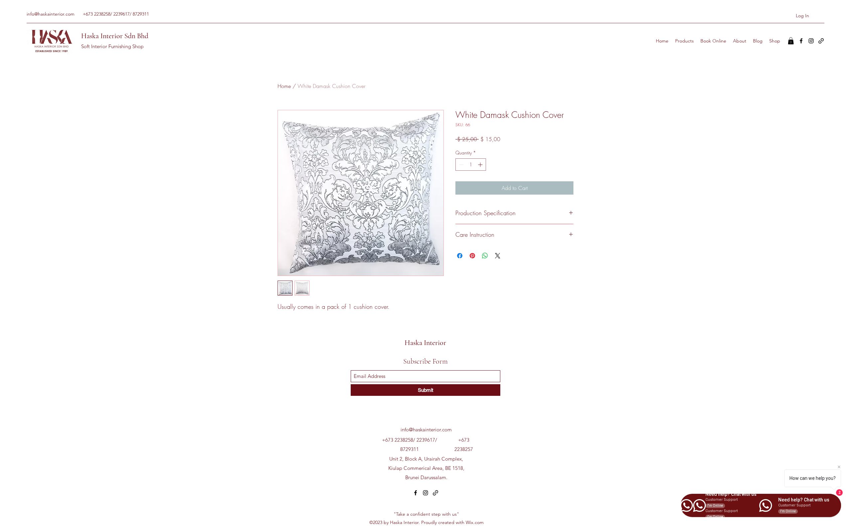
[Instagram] (811, 41)
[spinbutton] (471, 164)
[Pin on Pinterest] (472, 256)
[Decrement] (460, 164)
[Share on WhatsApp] (485, 256)
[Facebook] (801, 41)
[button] (791, 40)
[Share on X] (498, 256)
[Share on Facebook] (460, 256)
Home (284, 86)
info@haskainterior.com (50, 14)
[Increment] (481, 164)
